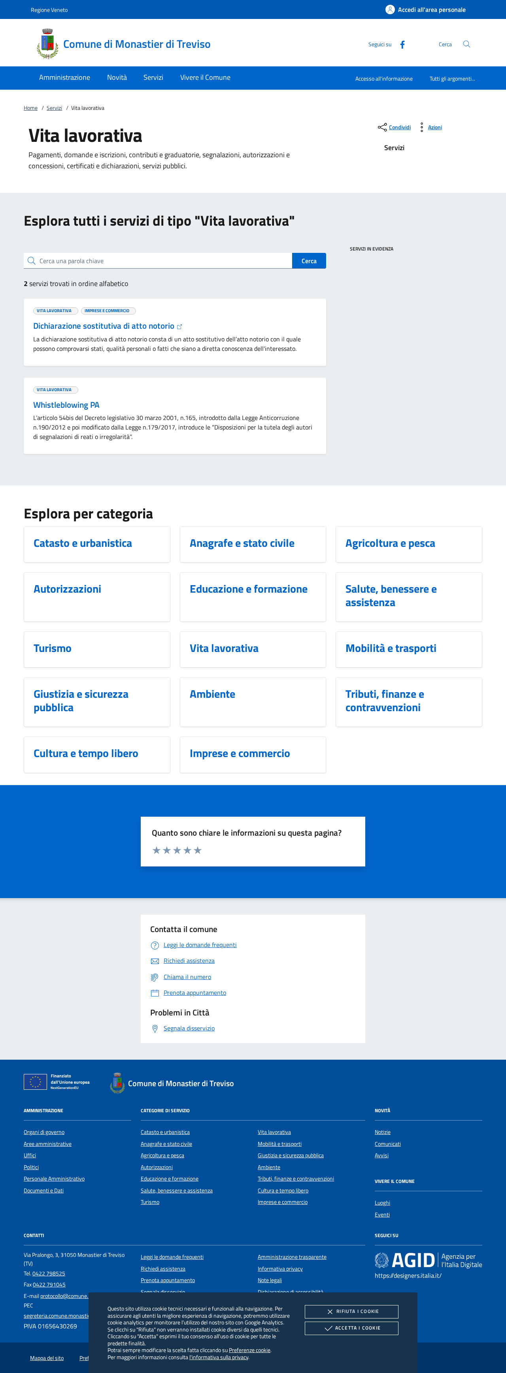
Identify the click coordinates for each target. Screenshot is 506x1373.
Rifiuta (357, 1311)
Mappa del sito (47, 1358)
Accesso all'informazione (384, 78)
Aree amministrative (48, 1143)
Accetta (358, 1328)
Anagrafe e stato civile (166, 1143)
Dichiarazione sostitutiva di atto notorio (104, 325)
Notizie (383, 1132)
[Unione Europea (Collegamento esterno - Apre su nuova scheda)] (59, 1083)
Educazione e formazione (169, 1178)
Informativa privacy (280, 1268)
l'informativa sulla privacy (218, 1357)
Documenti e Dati (44, 1190)
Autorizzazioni (157, 1167)
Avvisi (382, 1155)
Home (31, 108)
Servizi (54, 108)
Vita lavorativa (274, 1132)
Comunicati (388, 1143)
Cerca (309, 261)
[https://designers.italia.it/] (428, 1260)
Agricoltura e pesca (162, 1155)
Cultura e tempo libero (283, 1190)
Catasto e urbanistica (165, 1132)
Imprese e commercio (283, 1202)
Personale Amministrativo (54, 1178)
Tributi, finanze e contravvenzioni (296, 1178)
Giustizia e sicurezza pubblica (291, 1155)
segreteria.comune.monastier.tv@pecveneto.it (78, 1315)
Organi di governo (44, 1132)
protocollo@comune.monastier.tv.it (81, 1296)
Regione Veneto (49, 10)
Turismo (150, 1202)
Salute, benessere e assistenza (177, 1190)
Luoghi (382, 1202)
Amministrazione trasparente (292, 1256)
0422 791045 (49, 1284)
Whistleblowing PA (66, 404)
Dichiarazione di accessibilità (290, 1292)
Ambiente (269, 1167)
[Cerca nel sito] (466, 44)
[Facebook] (399, 43)
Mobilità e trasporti (280, 1143)
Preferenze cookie (249, 1350)
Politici (31, 1167)
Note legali (270, 1280)
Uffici (30, 1155)
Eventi (382, 1214)
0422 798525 (48, 1273)
